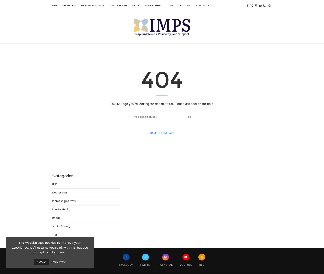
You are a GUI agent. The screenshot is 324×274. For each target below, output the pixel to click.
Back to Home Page (162, 133)
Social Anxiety (154, 5)
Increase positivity (92, 5)
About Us (184, 5)
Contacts (202, 5)
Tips (170, 5)
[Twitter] (251, 5)
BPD (54, 5)
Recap (136, 5)
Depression (69, 5)
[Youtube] (260, 5)
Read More (59, 261)
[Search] (270, 5)
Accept (41, 261)
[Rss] (264, 5)
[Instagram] (256, 5)
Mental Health (118, 5)
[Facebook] (247, 5)
